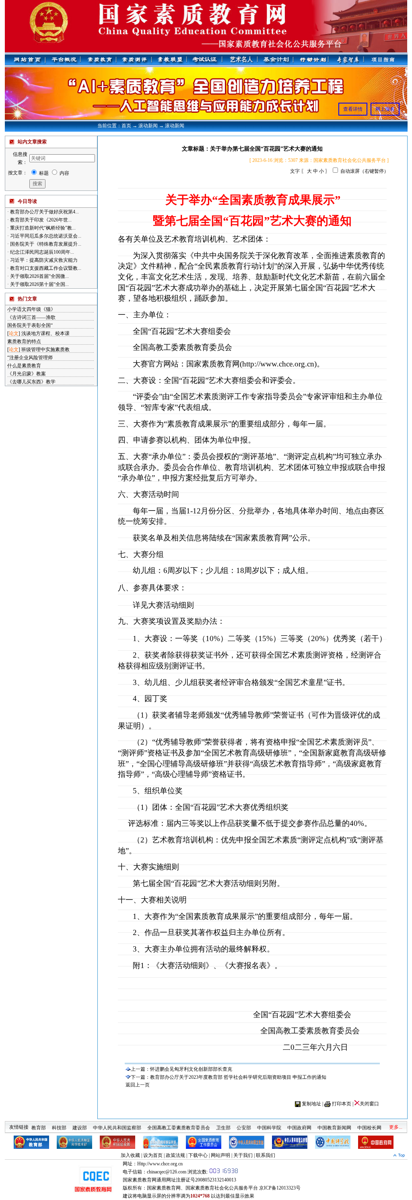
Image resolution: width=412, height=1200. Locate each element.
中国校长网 (369, 1124)
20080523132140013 (215, 1180)
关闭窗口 (369, 1104)
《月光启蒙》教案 (26, 374)
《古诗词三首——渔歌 (31, 317)
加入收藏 (130, 1155)
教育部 (38, 1124)
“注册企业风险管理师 (30, 357)
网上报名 (385, 109)
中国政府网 (299, 1124)
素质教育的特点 (24, 341)
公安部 (244, 1124)
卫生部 (223, 1124)
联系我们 (265, 1155)
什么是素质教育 (24, 365)
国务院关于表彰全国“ (30, 325)
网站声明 (220, 1155)
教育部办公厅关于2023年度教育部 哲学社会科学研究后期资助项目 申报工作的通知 (238, 1077)
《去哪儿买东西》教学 (31, 382)
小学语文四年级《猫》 (31, 309)
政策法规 (175, 1155)
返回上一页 (138, 1085)
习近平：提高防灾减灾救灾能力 (43, 260)
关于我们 (243, 1155)
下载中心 (198, 1155)
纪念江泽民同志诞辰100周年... (41, 252)
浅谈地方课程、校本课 (45, 333)
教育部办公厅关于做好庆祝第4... (44, 212)
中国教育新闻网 (334, 1124)
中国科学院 (269, 1124)
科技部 (59, 1124)
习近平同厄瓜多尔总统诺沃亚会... (45, 236)
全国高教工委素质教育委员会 (178, 1124)
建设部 (79, 1124)
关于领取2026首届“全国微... (39, 276)
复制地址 (311, 1104)
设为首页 (153, 1155)
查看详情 (353, 109)
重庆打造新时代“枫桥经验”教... (42, 228)
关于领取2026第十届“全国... (39, 284)
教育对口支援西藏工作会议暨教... (45, 268)
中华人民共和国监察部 (117, 1124)
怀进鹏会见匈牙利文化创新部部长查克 (191, 1069)
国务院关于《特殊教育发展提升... (45, 244)
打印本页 (341, 1104)
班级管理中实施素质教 (45, 349)
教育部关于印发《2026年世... (40, 220)
